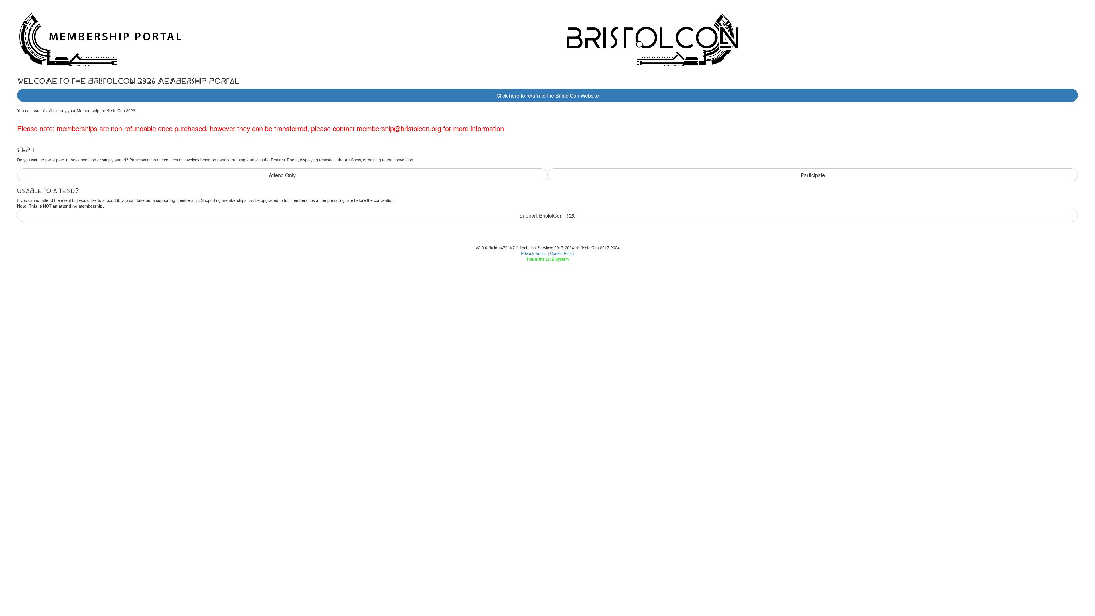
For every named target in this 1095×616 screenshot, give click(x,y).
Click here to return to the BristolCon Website (547, 95)
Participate (813, 175)
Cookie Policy (562, 253)
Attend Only (282, 175)
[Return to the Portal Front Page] (817, 38)
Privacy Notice (534, 253)
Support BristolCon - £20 (547, 215)
